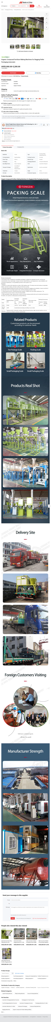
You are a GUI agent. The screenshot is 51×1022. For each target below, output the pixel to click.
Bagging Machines (6, 1009)
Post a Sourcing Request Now (39, 918)
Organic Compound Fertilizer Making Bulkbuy (22, 1009)
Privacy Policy (45, 1016)
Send (13, 918)
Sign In (3, 141)
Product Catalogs (20, 973)
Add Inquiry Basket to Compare (25, 51)
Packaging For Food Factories (28, 1000)
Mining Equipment (5, 976)
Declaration (39, 1016)
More (2, 1012)
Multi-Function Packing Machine (28, 9)
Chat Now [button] (38, 73)
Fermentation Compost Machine (8, 980)
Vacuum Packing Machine (32, 993)
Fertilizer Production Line (43, 976)
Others (14, 980)
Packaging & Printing (9, 9)
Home (2, 9)
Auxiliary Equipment (5, 978)
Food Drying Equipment (18, 976)
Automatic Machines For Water (8, 1006)
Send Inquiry (13, 73)
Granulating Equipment (18, 978)
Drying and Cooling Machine (31, 976)
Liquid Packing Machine (7, 993)
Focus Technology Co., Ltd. (17, 1016)
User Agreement (33, 1016)
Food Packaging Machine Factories (9, 1003)
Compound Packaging (22, 1006)
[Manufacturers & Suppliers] (25, 2)
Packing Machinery (17, 9)
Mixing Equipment (29, 978)
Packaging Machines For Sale (41, 1003)
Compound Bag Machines (35, 1006)
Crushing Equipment (42, 978)
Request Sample (24, 76)
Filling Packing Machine (20, 993)
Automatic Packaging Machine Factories (10, 1000)
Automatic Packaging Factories (26, 1003)
